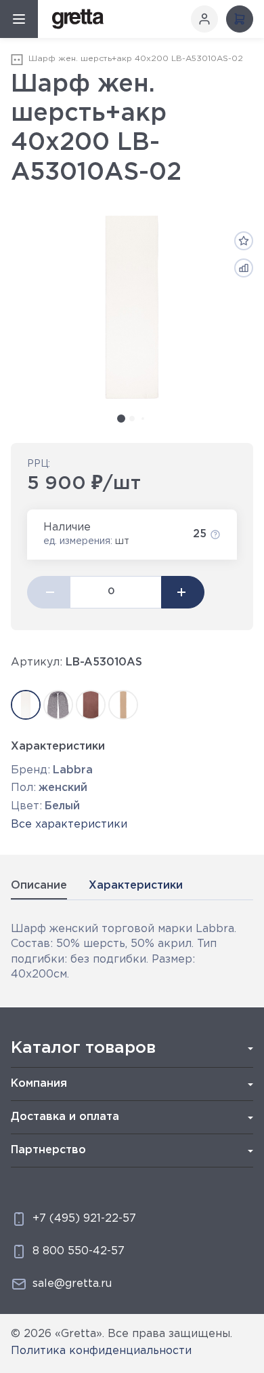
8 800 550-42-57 (78, 1251)
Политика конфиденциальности (101, 1351)
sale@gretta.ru (72, 1284)
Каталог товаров (83, 1048)
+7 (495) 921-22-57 (84, 1219)
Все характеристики (69, 824)
